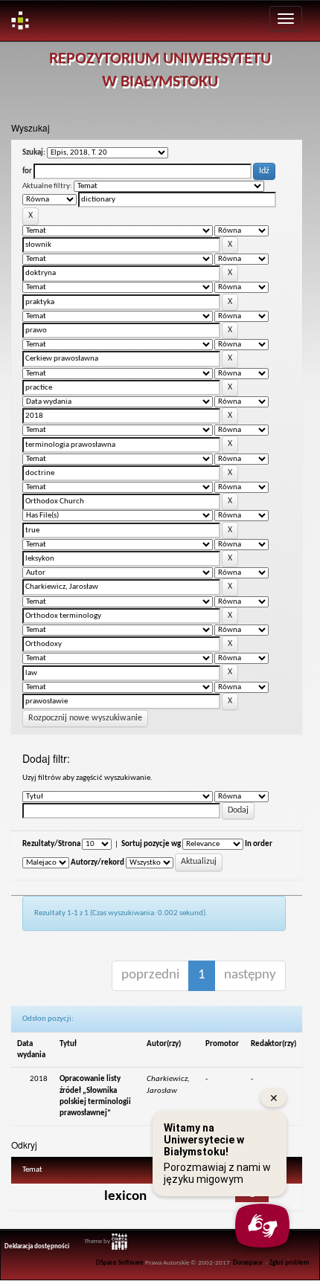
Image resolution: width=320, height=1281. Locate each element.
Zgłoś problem (289, 1263)
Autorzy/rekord (97, 863)
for (27, 171)
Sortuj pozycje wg (151, 844)
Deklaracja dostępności (36, 1247)
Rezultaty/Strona (51, 844)
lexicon (125, 1197)
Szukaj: (33, 153)
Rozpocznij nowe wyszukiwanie (85, 718)
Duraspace (248, 1263)
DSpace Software (120, 1263)
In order (258, 844)
